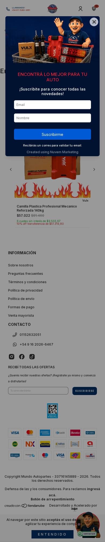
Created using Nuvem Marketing (52, 152)
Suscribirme (52, 134)
